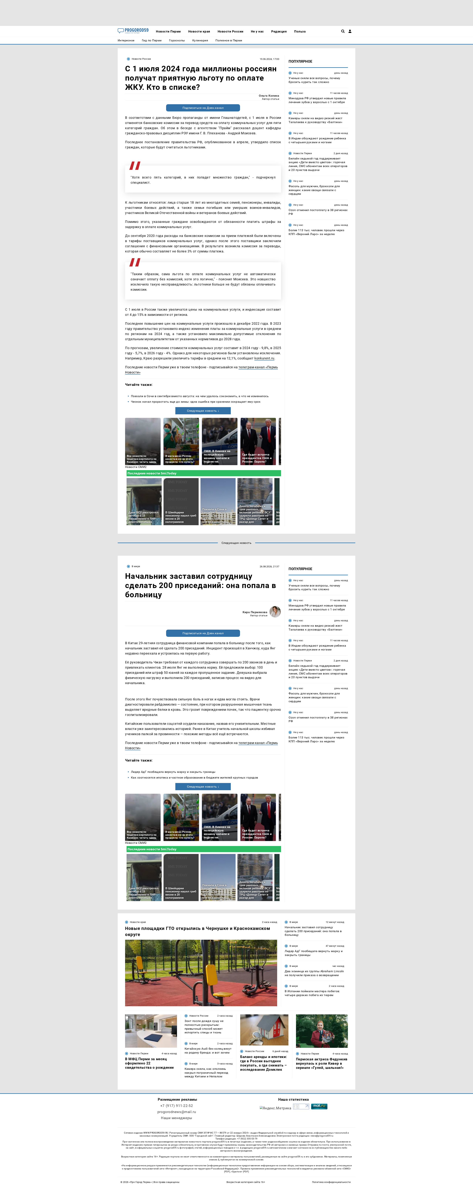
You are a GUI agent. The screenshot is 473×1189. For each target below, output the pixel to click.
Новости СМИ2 (136, 467)
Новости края (138, 922)
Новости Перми (302, 153)
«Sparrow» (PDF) (240, 1171)
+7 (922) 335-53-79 (247, 1138)
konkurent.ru (264, 358)
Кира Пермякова (255, 612)
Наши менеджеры (176, 1118)
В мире (136, 566)
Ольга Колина (269, 95)
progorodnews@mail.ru (176, 1112)
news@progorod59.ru (322, 1135)
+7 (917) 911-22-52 (176, 1106)
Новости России (141, 58)
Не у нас (298, 73)
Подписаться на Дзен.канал (203, 108)
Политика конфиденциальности (331, 1182)
